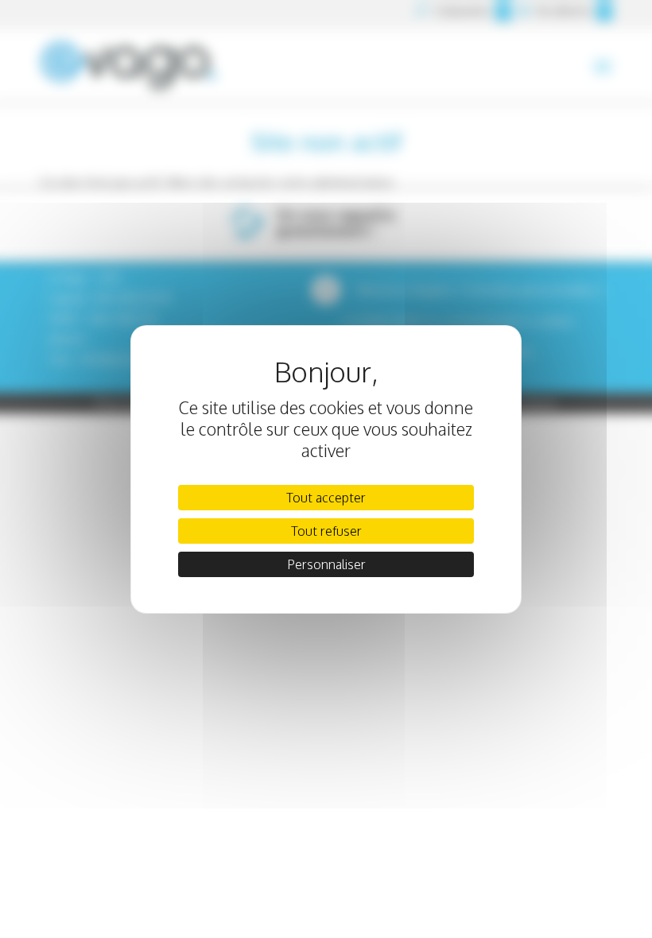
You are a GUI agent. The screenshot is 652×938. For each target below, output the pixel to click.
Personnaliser (326, 564)
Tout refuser (326, 531)
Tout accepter (326, 498)
